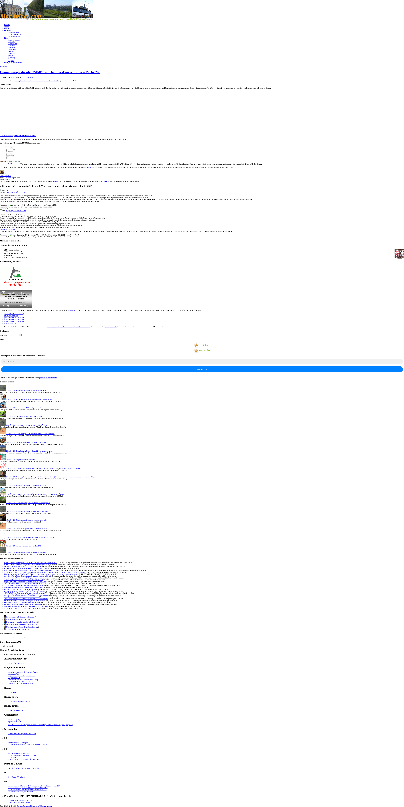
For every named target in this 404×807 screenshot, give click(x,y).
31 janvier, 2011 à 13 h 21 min (16, 192)
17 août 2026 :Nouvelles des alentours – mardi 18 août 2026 (26, 553)
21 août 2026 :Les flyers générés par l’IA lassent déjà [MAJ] (26, 442)
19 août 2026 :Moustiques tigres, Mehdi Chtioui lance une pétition (28, 503)
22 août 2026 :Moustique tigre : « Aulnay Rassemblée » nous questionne (30, 434)
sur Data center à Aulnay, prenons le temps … (24, 593)
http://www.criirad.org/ (7, 229)
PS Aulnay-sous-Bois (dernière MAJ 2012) (22, 791)
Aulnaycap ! (12, 692)
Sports (10, 55)
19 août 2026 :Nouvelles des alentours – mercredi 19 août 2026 (27, 511)
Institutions (12, 49)
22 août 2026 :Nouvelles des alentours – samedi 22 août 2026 (26, 425)
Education (11, 47)
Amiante (3, 67)
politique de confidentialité (48, 378)
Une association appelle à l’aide (16, 619)
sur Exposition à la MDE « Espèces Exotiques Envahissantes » (30, 563)
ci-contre (88, 167)
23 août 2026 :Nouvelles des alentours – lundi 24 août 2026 (26, 391)
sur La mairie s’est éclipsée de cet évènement (24, 591)
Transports (11, 59)
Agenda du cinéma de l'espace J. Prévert (21, 676)
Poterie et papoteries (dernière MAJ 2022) (22, 734)
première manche (111, 327)
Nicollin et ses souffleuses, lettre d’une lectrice (21, 627)
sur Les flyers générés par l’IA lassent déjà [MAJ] (26, 565)
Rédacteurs (8, 30)
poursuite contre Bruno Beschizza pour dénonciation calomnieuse (68, 327)
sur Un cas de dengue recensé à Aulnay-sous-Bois (28, 578)
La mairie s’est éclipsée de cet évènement (20, 617)
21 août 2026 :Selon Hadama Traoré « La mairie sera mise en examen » (30, 451)
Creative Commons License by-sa (28, 806)
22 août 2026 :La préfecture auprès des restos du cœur (24, 416)
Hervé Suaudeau (13, 32)
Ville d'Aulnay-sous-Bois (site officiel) (21, 681)
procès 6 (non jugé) (10, 323)
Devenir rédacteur (14, 36)
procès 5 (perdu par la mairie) (14, 321)
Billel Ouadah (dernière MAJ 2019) (20, 800)
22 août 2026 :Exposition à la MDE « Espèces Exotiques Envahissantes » (30, 408)
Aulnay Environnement (16, 663)
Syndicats (11, 57)
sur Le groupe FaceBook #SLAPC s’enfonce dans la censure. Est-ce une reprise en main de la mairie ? (45, 572)
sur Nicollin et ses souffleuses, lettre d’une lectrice (22, 602)
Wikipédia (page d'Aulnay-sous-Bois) (20, 683)
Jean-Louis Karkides (15, 34)
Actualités (11, 42)
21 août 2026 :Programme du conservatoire (20, 460)
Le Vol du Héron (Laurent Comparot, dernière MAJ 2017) (27, 790)
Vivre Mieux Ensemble (16, 710)
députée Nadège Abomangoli (18, 743)
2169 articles (8, 178)
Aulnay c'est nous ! (14, 719)
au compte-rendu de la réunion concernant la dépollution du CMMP (37, 81)
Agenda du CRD (14, 678)
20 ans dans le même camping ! (16, 629)
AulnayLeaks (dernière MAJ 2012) (20, 701)
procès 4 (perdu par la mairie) (14, 319)
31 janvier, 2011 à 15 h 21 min (16, 211)
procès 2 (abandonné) (11, 316)
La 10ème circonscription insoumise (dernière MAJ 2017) (27, 744)
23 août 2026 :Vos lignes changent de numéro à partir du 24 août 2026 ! (30, 399)
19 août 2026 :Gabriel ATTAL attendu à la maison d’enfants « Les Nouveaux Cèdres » (35, 494)
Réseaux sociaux (14, 40)
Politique (11, 51)
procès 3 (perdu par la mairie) (14, 317)
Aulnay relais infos (14, 721)
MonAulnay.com (14, 723)
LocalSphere (12, 53)
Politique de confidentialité (13, 63)
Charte (6, 27)
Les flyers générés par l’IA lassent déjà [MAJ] (21, 624)
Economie (11, 46)
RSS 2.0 (106, 181)
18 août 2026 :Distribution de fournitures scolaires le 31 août (26, 520)
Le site (6, 28)
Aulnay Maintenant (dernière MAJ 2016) (22, 755)
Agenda (11, 61)
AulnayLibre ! (13, 757)
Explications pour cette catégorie (19, 802)
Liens (6, 38)
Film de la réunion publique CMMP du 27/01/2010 (18, 136)
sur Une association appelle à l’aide (23, 608)
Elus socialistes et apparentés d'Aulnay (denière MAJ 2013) (28, 788)
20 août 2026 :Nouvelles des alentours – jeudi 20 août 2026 (26, 485)
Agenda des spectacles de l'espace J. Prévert (23, 672)
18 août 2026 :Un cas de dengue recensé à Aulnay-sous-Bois (26, 529)
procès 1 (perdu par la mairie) (14, 314)
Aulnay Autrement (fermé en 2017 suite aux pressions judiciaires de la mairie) (34, 786)
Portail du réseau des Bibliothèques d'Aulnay (23, 680)
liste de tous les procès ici (76, 310)
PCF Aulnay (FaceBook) (16, 777)
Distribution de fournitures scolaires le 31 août (21, 622)
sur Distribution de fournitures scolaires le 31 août (27, 576)
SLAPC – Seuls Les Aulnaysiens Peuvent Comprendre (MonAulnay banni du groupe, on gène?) (40, 725)
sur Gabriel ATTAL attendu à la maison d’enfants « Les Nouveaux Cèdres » (32, 570)
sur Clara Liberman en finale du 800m (19, 589)
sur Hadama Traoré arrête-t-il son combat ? (23, 587)
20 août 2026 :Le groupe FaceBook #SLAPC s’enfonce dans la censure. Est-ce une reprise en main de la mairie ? (44, 468)
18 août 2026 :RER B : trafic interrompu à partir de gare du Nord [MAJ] (30, 537)
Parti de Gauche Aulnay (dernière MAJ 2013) (23, 768)
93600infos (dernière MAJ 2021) (19, 753)
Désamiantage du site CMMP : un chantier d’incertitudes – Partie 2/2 (50, 72)
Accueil (6, 23)
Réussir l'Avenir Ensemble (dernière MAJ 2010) (24, 759)
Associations (12, 44)
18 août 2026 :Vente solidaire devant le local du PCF (23, 546)
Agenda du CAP (14, 674)
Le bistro (7, 25)
